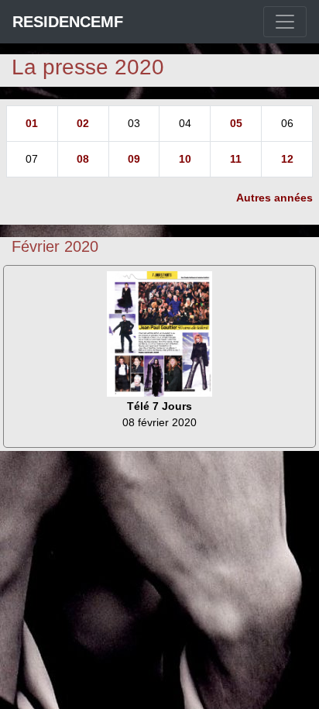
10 (185, 159)
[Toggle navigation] (285, 21)
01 (32, 123)
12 (287, 159)
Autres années (274, 197)
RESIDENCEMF (67, 21)
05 (236, 123)
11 (236, 159)
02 (83, 123)
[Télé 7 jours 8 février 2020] (159, 333)
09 (134, 159)
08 (83, 159)
